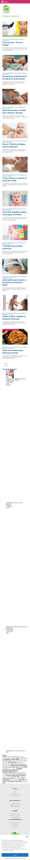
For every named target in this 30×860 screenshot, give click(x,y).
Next (7, 366)
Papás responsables (10, 771)
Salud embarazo (23, 776)
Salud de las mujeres (6, 776)
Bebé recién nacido (10, 756)
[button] (27, 837)
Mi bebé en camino (7, 278)
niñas (3, 767)
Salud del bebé (15, 776)
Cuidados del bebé (10, 759)
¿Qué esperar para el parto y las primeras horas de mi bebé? (14, 282)
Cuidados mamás (6, 761)
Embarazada (5, 762)
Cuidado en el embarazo (21, 758)
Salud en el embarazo (8, 778)
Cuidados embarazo (23, 759)
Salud (23, 774)
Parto (16, 772)
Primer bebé (13, 773)
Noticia (10, 767)
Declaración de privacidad (19, 858)
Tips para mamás (14, 781)
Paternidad (20, 772)
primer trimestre (19, 773)
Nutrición (14, 767)
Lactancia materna (11, 764)
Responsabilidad (13, 775)
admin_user (5, 40)
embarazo (12, 762)
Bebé (3, 756)
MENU (6, 2)
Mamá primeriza (19, 765)
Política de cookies (9, 858)
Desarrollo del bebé (23, 761)
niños (6, 767)
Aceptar (15, 855)
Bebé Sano (17, 756)
